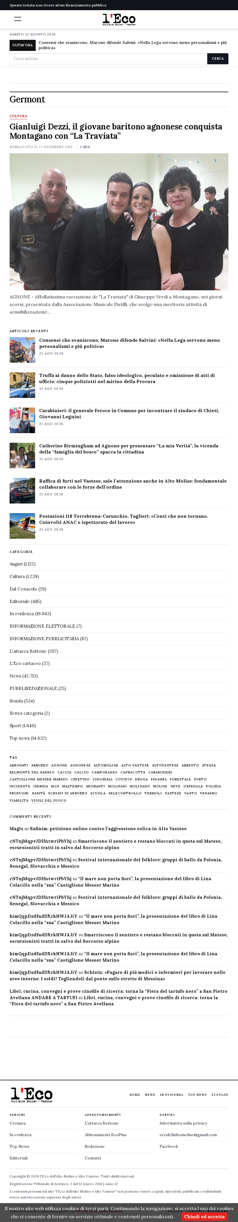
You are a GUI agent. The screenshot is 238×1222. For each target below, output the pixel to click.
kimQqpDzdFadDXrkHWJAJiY (43, 916)
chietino (80, 779)
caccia (64, 772)
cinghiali (103, 779)
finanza (159, 779)
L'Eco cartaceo (25, 663)
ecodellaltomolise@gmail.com (188, 1134)
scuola (98, 793)
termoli (153, 793)
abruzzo (40, 765)
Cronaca (18, 1123)
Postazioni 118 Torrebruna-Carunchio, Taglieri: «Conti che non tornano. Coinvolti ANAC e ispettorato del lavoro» (123, 519)
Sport (15, 725)
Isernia (40, 786)
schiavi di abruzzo (67, 793)
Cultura (18, 116)
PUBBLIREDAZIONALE (33, 688)
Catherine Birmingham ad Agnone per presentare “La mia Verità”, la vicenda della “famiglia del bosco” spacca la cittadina (128, 449)
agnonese (80, 765)
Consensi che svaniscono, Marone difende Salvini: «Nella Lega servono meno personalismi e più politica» (133, 45)
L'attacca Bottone (28, 651)
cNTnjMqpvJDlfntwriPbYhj (40, 841)
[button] (17, 19)
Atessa (209, 765)
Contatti (93, 1158)
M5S (55, 786)
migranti (95, 786)
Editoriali (19, 1158)
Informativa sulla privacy (183, 1123)
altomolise (106, 765)
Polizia (213, 786)
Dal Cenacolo (23, 589)
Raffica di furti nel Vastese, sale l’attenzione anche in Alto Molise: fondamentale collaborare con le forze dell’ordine (133, 484)
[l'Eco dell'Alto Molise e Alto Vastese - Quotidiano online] (119, 19)
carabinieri (160, 772)
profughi (19, 793)
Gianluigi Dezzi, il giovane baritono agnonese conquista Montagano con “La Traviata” (116, 131)
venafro (208, 793)
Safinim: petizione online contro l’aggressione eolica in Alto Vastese (108, 828)
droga (141, 779)
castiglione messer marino (39, 779)
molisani (117, 786)
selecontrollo (125, 793)
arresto (190, 765)
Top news (20, 738)
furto (200, 779)
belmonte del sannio (32, 772)
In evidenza (22, 613)
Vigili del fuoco (49, 801)
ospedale (193, 786)
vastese (173, 793)
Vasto (190, 793)
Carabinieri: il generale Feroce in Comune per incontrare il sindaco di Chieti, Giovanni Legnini (129, 413)
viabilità (19, 801)
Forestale (180, 779)
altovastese (165, 765)
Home (134, 1095)
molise (160, 786)
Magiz (16, 828)
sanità (39, 793)
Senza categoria (26, 713)
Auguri (16, 564)
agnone (59, 765)
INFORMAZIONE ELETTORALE (42, 626)
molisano (140, 786)
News (15, 676)
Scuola (16, 701)
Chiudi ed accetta (204, 1216)
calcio (81, 772)
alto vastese (135, 765)
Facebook (169, 1146)
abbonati (19, 765)
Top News (197, 1095)
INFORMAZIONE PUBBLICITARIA (44, 638)
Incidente (20, 786)
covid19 (124, 779)
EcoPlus (220, 1095)
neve (176, 786)
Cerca (218, 58)
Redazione (95, 1146)
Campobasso (105, 772)
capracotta (132, 772)
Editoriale (20, 601)
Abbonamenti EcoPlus (106, 1134)
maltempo (72, 786)
